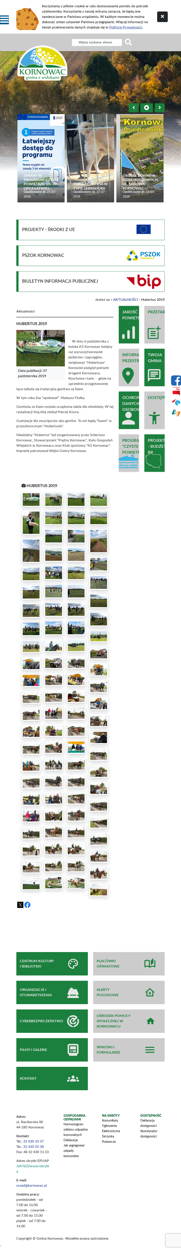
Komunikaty (110, 1120)
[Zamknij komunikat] (162, 16)
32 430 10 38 (33, 1146)
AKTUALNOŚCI (125, 299)
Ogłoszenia (109, 1126)
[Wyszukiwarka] (128, 42)
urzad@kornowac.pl (31, 1185)
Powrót (97, 912)
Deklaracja (71, 1140)
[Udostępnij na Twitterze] (20, 905)
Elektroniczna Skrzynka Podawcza (111, 1136)
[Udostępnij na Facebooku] (27, 905)
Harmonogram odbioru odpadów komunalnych (76, 1130)
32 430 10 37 (33, 1141)
